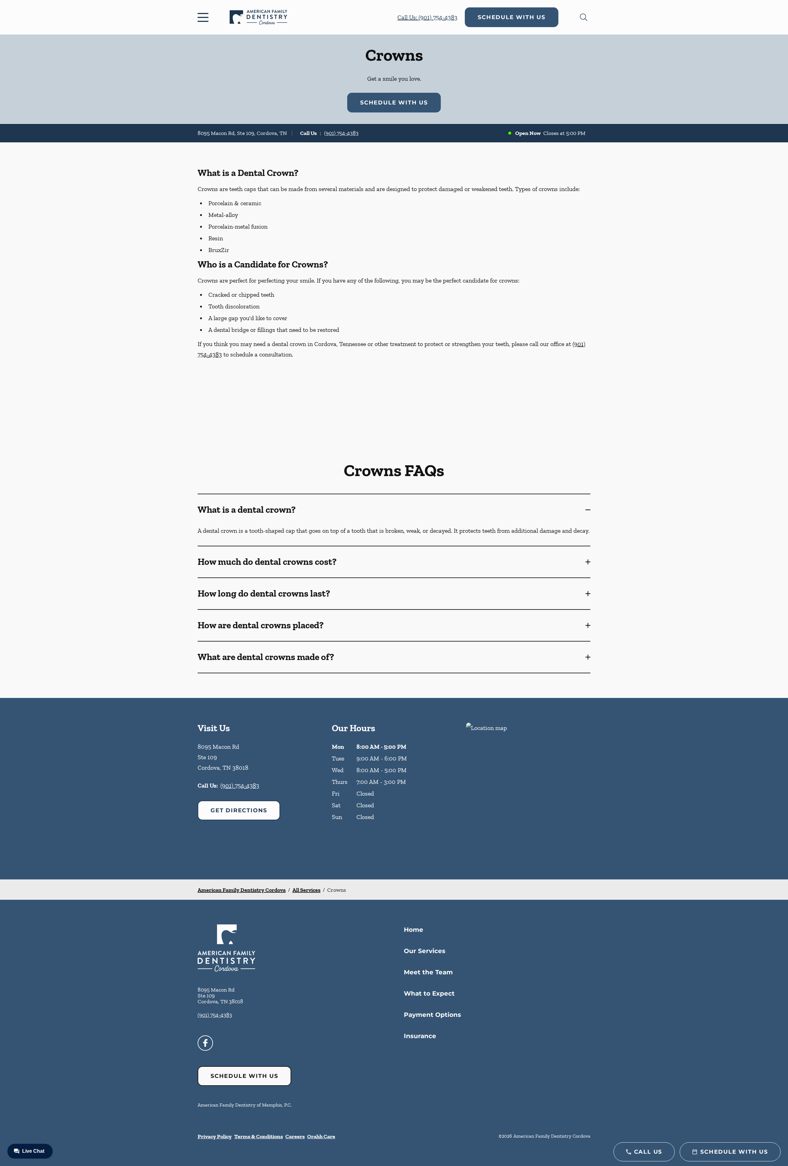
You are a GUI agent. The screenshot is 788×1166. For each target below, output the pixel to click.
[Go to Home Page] (258, 17)
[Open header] (204, 17)
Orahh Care (321, 1136)
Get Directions (239, 810)
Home (413, 929)
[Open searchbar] (583, 17)
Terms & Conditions (258, 1136)
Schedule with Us (511, 17)
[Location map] (528, 789)
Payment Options (432, 1014)
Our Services (424, 951)
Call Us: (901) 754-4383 (427, 17)
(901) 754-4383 (341, 133)
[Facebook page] (205, 1043)
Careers (295, 1136)
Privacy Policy (215, 1136)
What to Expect (429, 993)
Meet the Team (428, 972)
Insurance (420, 1036)
